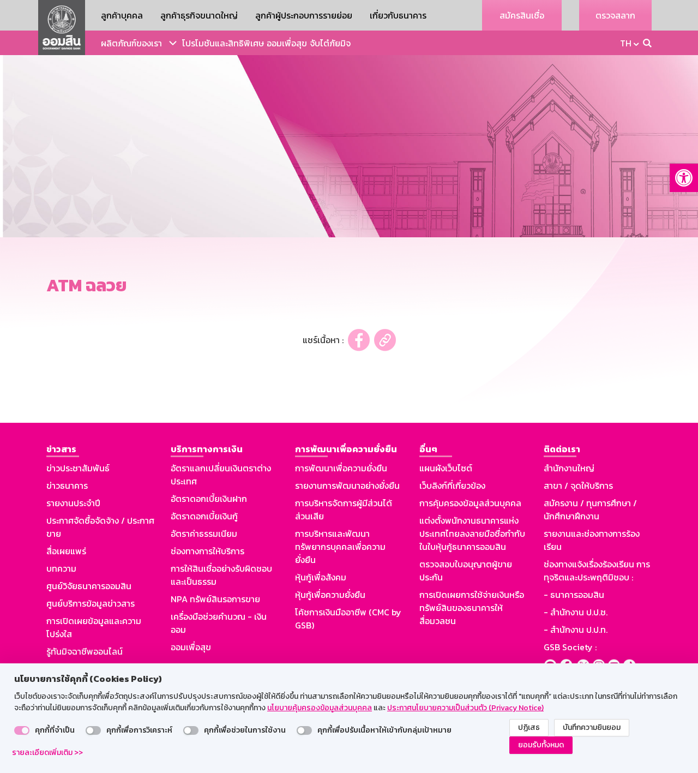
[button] (684, 178)
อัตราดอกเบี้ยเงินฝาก (209, 498)
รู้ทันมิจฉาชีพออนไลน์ (84, 651)
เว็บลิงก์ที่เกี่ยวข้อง (452, 485)
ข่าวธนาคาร (67, 485)
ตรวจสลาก (615, 15)
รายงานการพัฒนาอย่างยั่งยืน (347, 485)
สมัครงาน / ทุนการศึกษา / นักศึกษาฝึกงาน (590, 509)
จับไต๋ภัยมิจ (330, 43)
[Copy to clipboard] (385, 340)
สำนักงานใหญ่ (569, 468)
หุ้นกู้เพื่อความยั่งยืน (330, 594)
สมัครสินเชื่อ (522, 15)
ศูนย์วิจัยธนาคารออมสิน (88, 585)
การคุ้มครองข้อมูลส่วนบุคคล (470, 503)
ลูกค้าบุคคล (122, 15)
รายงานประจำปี (73, 503)
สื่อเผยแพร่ (66, 551)
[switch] (21, 730)
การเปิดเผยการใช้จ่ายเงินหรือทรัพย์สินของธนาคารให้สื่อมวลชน (471, 607)
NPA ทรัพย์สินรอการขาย (215, 599)
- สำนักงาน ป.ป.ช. (575, 612)
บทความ (61, 568)
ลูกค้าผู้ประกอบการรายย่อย (303, 15)
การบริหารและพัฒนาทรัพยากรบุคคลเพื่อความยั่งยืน (340, 546)
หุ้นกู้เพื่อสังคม (320, 577)
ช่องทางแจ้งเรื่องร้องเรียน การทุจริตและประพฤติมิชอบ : (597, 571)
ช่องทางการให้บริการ (207, 551)
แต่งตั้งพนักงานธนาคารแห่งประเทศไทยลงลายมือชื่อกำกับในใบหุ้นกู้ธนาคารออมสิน (472, 533)
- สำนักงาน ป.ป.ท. (575, 629)
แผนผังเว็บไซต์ (445, 468)
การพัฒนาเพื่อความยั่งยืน (341, 468)
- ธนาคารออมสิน (574, 594)
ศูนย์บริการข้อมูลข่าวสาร (90, 603)
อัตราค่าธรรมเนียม (204, 533)
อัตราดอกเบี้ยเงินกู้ (204, 516)
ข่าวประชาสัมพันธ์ (78, 468)
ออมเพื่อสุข (287, 43)
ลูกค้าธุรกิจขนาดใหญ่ (199, 15)
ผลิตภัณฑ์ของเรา (131, 43)
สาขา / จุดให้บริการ (578, 485)
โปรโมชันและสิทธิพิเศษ (223, 43)
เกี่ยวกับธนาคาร (398, 15)
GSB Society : (570, 647)
